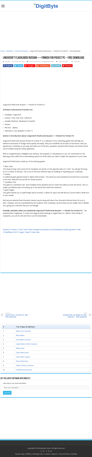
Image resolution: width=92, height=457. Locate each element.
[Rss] (41, 451)
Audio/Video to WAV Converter (26, 344)
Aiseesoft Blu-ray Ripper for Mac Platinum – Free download (75, 315)
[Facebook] (46, 451)
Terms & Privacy (64, 454)
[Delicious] (51, 451)
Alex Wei (7, 61)
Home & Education (21, 51)
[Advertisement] (46, 31)
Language (44, 61)
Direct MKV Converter (23, 340)
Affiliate (28, 454)
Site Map (74, 454)
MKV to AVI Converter (23, 331)
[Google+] (44, 451)
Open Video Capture (23, 357)
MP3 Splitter (20, 335)
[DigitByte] (46, 5)
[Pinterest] (48, 451)
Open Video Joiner (22, 352)
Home (2, 51)
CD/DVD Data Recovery (24, 370)
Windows (10, 51)
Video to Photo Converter (25, 365)
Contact (47, 454)
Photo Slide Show (22, 361)
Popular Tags (19, 454)
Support (54, 454)
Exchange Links (38, 454)
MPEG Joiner (20, 348)
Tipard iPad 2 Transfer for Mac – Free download (17, 315)
